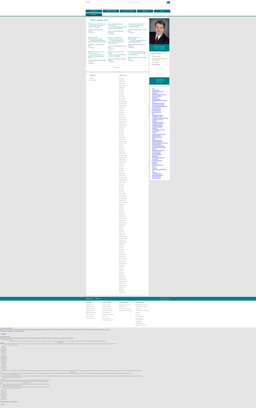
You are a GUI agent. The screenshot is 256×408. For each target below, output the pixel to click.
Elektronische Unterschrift (158, 103)
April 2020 (121, 170)
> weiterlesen (91, 32)
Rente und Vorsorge (140, 302)
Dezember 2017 (123, 218)
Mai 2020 (121, 168)
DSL (153, 101)
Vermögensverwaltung (157, 175)
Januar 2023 (122, 117)
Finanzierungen (111, 11)
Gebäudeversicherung (157, 115)
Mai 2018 (121, 209)
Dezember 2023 (123, 101)
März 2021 (121, 150)
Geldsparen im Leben (157, 116)
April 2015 (121, 272)
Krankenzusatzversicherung (158, 134)
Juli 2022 (121, 128)
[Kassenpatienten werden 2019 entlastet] (117, 53)
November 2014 (123, 281)
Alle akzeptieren (14, 401)
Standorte (94, 11)
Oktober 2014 (122, 283)
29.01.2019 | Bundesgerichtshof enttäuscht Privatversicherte (117, 27)
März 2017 (121, 231)
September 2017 (123, 224)
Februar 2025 (122, 81)
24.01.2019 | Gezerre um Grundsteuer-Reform (135, 26)
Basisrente (154, 93)
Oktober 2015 (122, 261)
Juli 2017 (121, 227)
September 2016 (123, 242)
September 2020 (123, 161)
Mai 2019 (121, 188)
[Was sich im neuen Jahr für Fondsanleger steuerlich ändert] (117, 39)
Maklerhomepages (156, 135)
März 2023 (121, 114)
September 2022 (123, 125)
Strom (153, 166)
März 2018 (121, 213)
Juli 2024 (121, 89)
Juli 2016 (121, 245)
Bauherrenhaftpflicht (157, 96)
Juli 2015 (121, 267)
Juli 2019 (121, 184)
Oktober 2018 (122, 200)
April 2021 (121, 148)
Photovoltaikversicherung (158, 145)
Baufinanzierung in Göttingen (159, 94)
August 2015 (122, 265)
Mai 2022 (121, 132)
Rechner (154, 148)
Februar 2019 (122, 193)
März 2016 (121, 252)
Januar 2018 (122, 216)
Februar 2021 (122, 152)
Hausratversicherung (157, 125)
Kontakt (94, 14)
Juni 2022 (121, 130)
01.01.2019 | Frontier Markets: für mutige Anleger (137, 54)
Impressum (154, 128)
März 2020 (121, 171)
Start (153, 88)
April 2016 (121, 251)
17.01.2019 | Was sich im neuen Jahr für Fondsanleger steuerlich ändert (115, 42)
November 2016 (123, 238)
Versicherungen (128, 11)
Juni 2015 (121, 269)
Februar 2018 (122, 215)
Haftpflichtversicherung (157, 123)
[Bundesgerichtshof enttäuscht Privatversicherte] (117, 25)
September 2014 (123, 285)
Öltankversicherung (156, 140)
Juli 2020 (121, 164)
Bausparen (154, 97)
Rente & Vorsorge (156, 153)
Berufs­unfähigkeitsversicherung (159, 100)
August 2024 (122, 87)
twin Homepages (165, 299)
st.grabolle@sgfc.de (156, 64)
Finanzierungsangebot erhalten (159, 106)
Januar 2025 (122, 83)
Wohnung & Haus (156, 178)
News (162, 11)
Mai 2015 (121, 270)
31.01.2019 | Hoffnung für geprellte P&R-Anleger (95, 26)
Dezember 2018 (123, 197)
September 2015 (123, 263)
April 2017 (121, 229)
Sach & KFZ (155, 159)
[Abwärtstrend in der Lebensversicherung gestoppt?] (97, 39)
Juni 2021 (121, 144)
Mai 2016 (121, 249)
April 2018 (121, 211)
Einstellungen (10, 331)
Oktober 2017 (122, 222)
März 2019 (121, 191)
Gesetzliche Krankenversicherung (160, 118)
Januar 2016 (122, 256)
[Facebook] (169, 6)
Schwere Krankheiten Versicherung (142, 310)
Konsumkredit (155, 131)
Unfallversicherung (156, 173)
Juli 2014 (121, 288)
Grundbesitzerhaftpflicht (157, 122)
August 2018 (122, 204)
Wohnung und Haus (107, 302)
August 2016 (122, 243)
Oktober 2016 (122, 240)
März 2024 (121, 96)
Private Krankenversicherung (159, 147)
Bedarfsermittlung (156, 99)
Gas (153, 113)
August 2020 (122, 162)
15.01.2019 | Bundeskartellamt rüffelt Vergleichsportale (137, 41)
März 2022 (121, 135)
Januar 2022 (122, 139)
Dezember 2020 (123, 155)
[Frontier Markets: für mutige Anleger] (137, 51)
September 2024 (123, 85)
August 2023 (122, 107)
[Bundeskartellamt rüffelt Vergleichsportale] (137, 39)
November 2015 (123, 260)
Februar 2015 (122, 276)
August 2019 (122, 182)
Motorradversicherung (157, 137)
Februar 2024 (122, 98)
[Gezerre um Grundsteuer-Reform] (136, 24)
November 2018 (123, 198)
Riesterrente (155, 156)
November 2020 (123, 157)
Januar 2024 (122, 99)
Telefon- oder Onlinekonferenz (159, 169)
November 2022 (123, 121)
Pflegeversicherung (156, 144)
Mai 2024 (121, 92)
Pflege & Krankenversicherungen (160, 143)
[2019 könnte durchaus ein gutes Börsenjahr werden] (97, 53)
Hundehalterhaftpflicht (157, 126)
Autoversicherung (89, 304)
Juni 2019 (121, 186)
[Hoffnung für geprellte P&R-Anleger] (97, 24)
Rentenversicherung (157, 154)
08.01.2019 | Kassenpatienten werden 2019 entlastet (117, 55)
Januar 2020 (122, 175)
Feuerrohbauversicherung (158, 104)
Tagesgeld (154, 167)
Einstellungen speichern (5, 401)
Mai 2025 (121, 78)
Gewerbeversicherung (157, 119)
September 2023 (123, 105)
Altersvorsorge (155, 90)
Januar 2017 (122, 234)
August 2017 (122, 225)
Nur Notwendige (4, 331)
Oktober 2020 (122, 159)
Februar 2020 (122, 173)
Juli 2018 (121, 206)
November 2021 (123, 143)
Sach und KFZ (89, 302)
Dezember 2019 (123, 177)
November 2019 (123, 179)
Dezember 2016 (123, 236)
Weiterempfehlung (156, 176)
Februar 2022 (122, 137)
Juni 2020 (121, 166)
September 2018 (123, 202)
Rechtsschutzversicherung (158, 150)
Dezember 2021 (123, 141)
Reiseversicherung (156, 151)
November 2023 (123, 103)
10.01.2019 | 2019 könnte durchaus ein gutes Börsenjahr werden (96, 56)
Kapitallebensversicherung (158, 129)
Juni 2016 (121, 247)
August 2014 (122, 287)
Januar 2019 (122, 195)
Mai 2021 (121, 146)
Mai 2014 (121, 290)
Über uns (145, 11)
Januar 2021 (122, 153)
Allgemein (91, 78)
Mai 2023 (121, 110)
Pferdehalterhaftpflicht (157, 141)
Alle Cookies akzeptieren (19, 331)
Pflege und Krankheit (123, 302)
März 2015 (121, 274)
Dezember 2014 (123, 279)
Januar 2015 (122, 278)
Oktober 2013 (122, 292)
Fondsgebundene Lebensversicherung (139, 319)
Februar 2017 (122, 233)
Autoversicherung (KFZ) (158, 91)
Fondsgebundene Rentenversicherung (139, 322)
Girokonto (154, 121)
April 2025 (121, 80)
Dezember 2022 (123, 119)
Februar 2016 (122, 254)
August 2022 (122, 126)
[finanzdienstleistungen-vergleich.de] (87, 2)
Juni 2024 (121, 90)
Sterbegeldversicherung (158, 165)
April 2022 (121, 134)
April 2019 (121, 189)
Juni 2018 (121, 207)
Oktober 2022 (122, 123)
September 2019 (123, 180)
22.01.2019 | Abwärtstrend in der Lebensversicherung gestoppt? (97, 41)
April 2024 (121, 94)
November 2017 (123, 220)
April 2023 (121, 112)
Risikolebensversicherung (158, 157)
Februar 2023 (122, 116)
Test (153, 170)
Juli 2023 (121, 108)
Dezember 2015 (123, 258)
